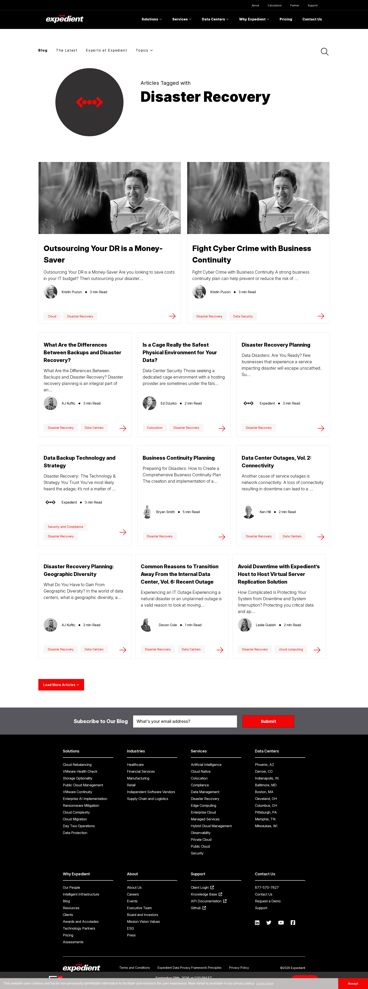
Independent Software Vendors (151, 792)
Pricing (286, 19)
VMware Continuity (77, 792)
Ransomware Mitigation (81, 805)
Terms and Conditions (134, 967)
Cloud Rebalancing (77, 764)
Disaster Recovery (80, 316)
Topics (143, 50)
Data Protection (75, 833)
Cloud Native (201, 771)
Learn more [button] (264, 983)
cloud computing (291, 649)
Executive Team (139, 908)
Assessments (73, 942)
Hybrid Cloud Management (211, 826)
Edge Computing (203, 805)
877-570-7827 (267, 887)
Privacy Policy (239, 967)
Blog (42, 50)
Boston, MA (264, 792)
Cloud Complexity (76, 812)
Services (180, 19)
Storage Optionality (77, 778)
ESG (130, 928)
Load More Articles (59, 685)
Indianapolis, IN (267, 778)
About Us (134, 887)
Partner (294, 5)
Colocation (154, 427)
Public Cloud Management (83, 785)
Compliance (200, 785)
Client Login (200, 887)
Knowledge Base (204, 894)
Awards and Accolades (81, 921)
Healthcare (135, 764)
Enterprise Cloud (203, 812)
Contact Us (312, 19)
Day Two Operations (79, 826)
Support (313, 5)
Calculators (275, 5)
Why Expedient (252, 19)
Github (196, 908)
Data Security (243, 316)
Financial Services (141, 771)
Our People (71, 887)
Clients (68, 915)
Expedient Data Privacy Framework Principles (189, 967)
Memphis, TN (265, 819)
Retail (131, 785)
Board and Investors (142, 915)
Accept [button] (353, 983)
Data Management (205, 792)
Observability (201, 833)
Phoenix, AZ (264, 764)
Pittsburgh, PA (266, 812)
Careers (133, 894)
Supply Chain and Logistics (147, 799)
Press (131, 935)
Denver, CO (264, 771)
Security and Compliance (65, 526)
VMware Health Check (80, 771)
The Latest (66, 50)
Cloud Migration (75, 819)
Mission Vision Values (143, 921)
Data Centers (214, 19)
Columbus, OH (266, 805)
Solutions (150, 19)
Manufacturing (138, 778)
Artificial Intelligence (206, 764)
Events (132, 901)
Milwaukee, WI (266, 826)
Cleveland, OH (266, 799)
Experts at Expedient (106, 50)
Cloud (52, 316)
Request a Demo (268, 901)
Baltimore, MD (266, 785)
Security (197, 853)
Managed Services (205, 819)
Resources (71, 908)
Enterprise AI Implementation (85, 799)
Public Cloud (200, 846)
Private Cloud (201, 839)
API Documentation (206, 901)
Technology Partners (79, 928)
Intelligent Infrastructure (81, 894)
